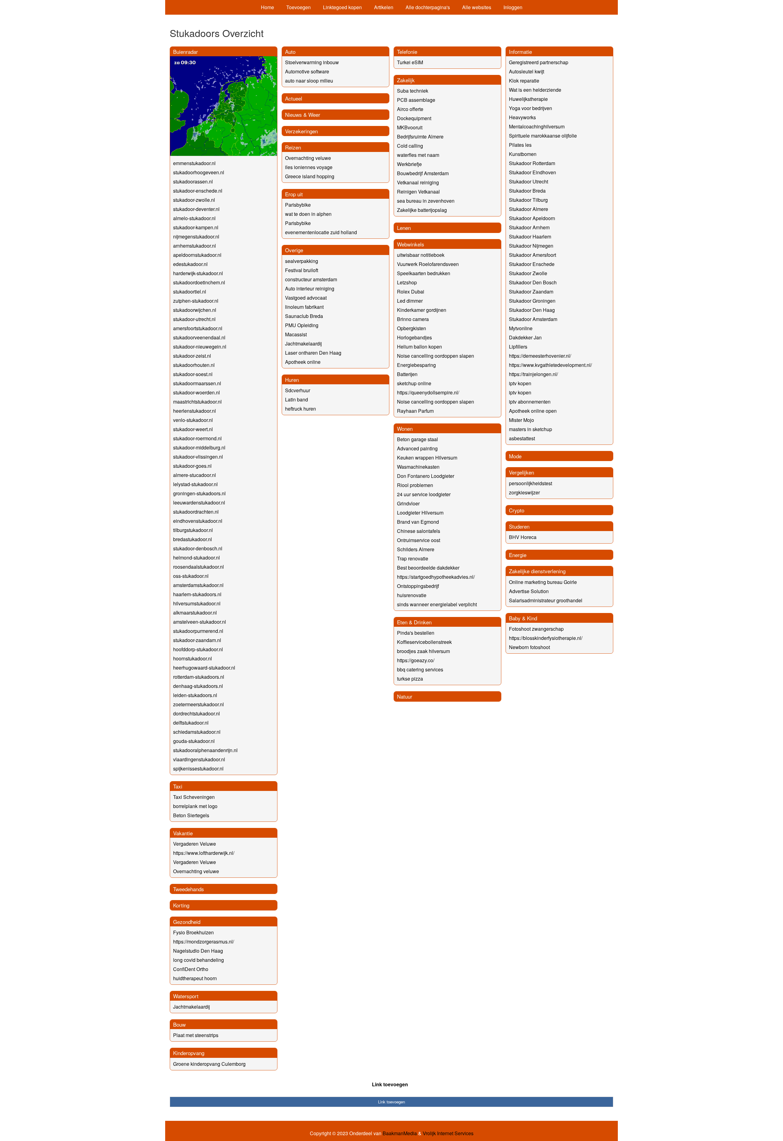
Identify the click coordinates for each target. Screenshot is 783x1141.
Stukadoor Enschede (532, 264)
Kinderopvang (188, 1053)
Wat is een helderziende (535, 89)
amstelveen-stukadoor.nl (199, 621)
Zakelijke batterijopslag (422, 209)
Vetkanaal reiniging (418, 182)
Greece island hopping (309, 176)
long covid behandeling (198, 959)
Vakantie (183, 833)
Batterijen (407, 374)
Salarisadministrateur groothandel (545, 600)
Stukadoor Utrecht (528, 181)
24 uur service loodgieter (424, 494)
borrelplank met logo (195, 806)
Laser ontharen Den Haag (313, 352)
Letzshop (407, 282)
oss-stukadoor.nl (191, 575)
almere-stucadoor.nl (194, 474)
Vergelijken (521, 472)
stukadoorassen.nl (193, 181)
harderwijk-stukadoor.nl (198, 273)
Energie (517, 555)
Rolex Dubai (410, 291)
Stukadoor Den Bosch (533, 282)
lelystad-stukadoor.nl (195, 484)
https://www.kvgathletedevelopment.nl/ (550, 364)
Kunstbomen (522, 153)
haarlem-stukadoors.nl (197, 594)
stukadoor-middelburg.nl (199, 447)
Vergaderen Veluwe (194, 843)
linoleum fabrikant (304, 306)
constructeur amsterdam (311, 279)
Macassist (296, 334)
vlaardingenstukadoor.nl (199, 759)
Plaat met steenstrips (195, 1035)
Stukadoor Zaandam (531, 291)
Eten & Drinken (414, 622)
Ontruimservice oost (418, 540)
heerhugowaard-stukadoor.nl (204, 667)
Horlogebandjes (414, 337)
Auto (290, 51)
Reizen (293, 147)
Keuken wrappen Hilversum (427, 457)
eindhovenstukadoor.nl (197, 520)
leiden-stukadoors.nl (195, 695)
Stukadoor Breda (527, 190)
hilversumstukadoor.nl (197, 603)
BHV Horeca (522, 537)
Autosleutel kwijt (526, 71)
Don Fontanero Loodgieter (425, 475)
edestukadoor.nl (190, 264)
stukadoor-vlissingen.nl (198, 456)
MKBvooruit (409, 127)
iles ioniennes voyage (308, 167)
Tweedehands (188, 889)
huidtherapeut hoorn (195, 978)
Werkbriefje (409, 164)
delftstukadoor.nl (191, 722)
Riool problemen (415, 485)
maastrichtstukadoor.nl (197, 401)
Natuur (404, 696)
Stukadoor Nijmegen (531, 245)
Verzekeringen (301, 131)
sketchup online (414, 383)
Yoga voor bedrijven (530, 108)
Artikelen (383, 7)
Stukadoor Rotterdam (532, 163)
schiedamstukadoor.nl (197, 731)
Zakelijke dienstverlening (537, 571)
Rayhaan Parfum (415, 410)
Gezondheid (186, 921)
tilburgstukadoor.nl (193, 530)
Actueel (293, 98)
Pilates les (520, 144)
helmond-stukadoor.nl (196, 557)
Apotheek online (303, 361)
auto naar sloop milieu (309, 80)
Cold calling (410, 145)
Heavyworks (522, 117)
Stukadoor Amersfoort (532, 254)
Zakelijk (406, 80)
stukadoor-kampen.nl (195, 227)
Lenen (404, 227)
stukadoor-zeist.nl (192, 355)
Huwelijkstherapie (528, 98)
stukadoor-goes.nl (192, 465)
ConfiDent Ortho (190, 969)
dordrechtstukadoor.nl (196, 713)
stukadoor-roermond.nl (197, 438)
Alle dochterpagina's (428, 7)
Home (267, 7)
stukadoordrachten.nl (196, 511)
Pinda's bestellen (415, 632)
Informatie (520, 51)
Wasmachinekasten (418, 466)
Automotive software (307, 71)
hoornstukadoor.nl (192, 658)
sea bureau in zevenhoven (426, 200)
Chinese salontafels (418, 530)
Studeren (519, 526)
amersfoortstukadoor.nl (197, 328)
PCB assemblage (416, 99)
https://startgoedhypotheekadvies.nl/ (436, 576)
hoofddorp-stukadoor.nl (198, 649)
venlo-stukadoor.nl (193, 419)
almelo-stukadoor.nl (194, 218)
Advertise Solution (529, 591)
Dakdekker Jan (525, 337)
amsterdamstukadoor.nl (198, 585)
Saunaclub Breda (304, 315)
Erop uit (294, 194)
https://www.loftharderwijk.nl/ (203, 852)
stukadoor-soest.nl (193, 374)
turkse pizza (410, 678)
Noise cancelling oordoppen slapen (435, 355)
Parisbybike (298, 204)
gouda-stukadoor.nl (194, 740)
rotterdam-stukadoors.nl (198, 676)
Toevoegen (298, 7)
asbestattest (522, 438)
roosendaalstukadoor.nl (198, 566)
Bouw (179, 1024)
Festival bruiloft (301, 270)
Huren (292, 379)
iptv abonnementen (530, 401)
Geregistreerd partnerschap (538, 62)
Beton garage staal (417, 439)
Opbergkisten (411, 328)
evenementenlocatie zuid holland (321, 232)
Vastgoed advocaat (306, 297)
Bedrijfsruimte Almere (420, 136)
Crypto (516, 510)
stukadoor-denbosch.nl (197, 548)
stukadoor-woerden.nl (196, 392)
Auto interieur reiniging (309, 288)
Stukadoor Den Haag (532, 309)
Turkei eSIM (410, 62)
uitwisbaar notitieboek (420, 254)
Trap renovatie (412, 558)
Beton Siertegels (191, 815)
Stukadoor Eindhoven (532, 172)
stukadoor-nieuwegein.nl (199, 346)
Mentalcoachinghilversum (537, 126)
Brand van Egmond (418, 521)
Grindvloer (408, 503)
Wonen (405, 428)
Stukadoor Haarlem (530, 236)
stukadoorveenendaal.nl (199, 337)
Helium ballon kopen (419, 346)
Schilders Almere (415, 549)
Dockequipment (414, 118)
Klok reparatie (524, 80)
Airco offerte (410, 109)
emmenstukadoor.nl (194, 163)
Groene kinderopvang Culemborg (209, 1063)
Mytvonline (521, 328)
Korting (181, 905)
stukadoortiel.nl (189, 291)
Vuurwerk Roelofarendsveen (428, 264)
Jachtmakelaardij (191, 1006)
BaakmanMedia (400, 1133)
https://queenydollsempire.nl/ (428, 392)
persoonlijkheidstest (530, 483)
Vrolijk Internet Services (448, 1133)
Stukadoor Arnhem (529, 227)
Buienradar (185, 51)
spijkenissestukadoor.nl (198, 768)
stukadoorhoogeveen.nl (198, 172)
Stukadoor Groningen (532, 300)
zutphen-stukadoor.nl (195, 300)
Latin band (296, 399)
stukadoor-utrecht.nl (194, 319)
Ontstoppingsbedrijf (418, 585)
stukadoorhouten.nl (194, 364)
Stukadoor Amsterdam (533, 319)
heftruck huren (300, 408)
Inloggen (512, 7)
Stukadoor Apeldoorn (532, 218)
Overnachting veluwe (196, 871)
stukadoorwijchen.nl (194, 309)
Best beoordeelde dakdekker (428, 567)
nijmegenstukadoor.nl (196, 236)
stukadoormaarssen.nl (197, 383)
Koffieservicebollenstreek (424, 641)
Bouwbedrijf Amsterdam (423, 173)
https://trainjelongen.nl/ (533, 374)
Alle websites (476, 7)
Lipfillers (518, 346)
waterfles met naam (418, 154)
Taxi (177, 786)
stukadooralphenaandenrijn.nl (205, 750)
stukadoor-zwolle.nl (194, 199)
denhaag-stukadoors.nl (198, 685)
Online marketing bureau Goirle (543, 581)
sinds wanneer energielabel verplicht (437, 604)
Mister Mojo (521, 419)
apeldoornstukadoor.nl (197, 254)
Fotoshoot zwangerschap (536, 628)
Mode (515, 456)
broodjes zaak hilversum (423, 651)
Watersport (186, 996)
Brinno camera (413, 319)
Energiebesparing (416, 364)
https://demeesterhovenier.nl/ (540, 355)
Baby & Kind (523, 618)
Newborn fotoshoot (529, 647)
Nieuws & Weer (302, 114)
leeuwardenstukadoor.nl (199, 502)
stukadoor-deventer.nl (196, 208)
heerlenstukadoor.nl (194, 410)
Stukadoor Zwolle (528, 273)
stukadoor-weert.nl (193, 429)
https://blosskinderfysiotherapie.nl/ (545, 637)
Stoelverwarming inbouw (312, 62)
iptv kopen (520, 383)
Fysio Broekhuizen (193, 932)
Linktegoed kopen (342, 7)
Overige (294, 250)
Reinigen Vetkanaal (418, 191)
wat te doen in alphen (308, 213)
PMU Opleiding (301, 325)
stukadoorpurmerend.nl (198, 630)
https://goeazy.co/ (415, 660)
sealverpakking (301, 260)
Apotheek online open (533, 410)
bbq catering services (420, 669)
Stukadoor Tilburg (528, 199)
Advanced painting (417, 448)
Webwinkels (410, 244)
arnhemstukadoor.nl (194, 245)
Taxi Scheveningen (194, 796)
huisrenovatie (411, 595)
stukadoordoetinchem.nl (199, 282)
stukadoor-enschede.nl (197, 190)
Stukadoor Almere (528, 208)
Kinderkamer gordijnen (421, 309)
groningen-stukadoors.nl (199, 493)
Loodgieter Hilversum (420, 512)
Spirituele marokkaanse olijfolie (543, 135)
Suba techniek (412, 90)
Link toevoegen (390, 1084)
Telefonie (407, 51)
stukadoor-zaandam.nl (197, 640)
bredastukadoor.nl (192, 539)
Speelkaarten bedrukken (423, 273)
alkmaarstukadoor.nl (195, 612)
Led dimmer (410, 300)
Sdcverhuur (297, 390)
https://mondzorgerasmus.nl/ (203, 941)
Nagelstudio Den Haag (198, 950)
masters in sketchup (530, 429)
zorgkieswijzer (524, 492)
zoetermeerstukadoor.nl (198, 704)
